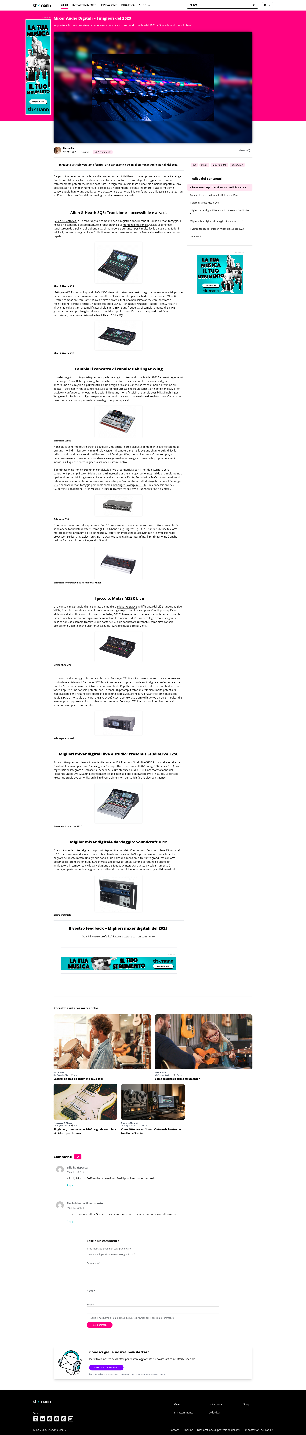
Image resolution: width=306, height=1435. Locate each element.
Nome (91, 1290)
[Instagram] (35, 1418)
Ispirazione (109, 5)
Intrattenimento (84, 5)
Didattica (128, 5)
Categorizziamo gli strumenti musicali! (78, 1079)
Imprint (188, 1430)
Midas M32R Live (127, 606)
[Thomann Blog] (42, 5)
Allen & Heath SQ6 (105, 315)
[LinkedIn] (70, 1418)
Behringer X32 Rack (122, 678)
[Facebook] (56, 1418)
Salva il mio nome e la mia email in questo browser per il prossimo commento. (132, 1317)
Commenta (94, 1263)
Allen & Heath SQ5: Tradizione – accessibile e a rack (218, 187)
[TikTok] (49, 1418)
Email (91, 1304)
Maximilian (69, 148)
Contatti (174, 1430)
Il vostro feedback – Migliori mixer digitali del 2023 (217, 228)
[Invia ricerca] (254, 5)
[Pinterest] (63, 1418)
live (194, 164)
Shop (142, 5)
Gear (64, 5)
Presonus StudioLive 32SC (136, 762)
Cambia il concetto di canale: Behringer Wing (214, 195)
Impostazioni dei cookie (258, 1430)
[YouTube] (42, 1418)
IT (268, 6)
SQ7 (121, 315)
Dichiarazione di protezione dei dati (218, 1430)
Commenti (195, 236)
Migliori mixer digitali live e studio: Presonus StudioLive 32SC (219, 212)
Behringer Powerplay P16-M (129, 485)
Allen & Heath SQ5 (66, 221)
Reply (70, 1185)
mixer (204, 164)
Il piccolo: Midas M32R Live (204, 202)
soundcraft (237, 164)
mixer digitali (219, 164)
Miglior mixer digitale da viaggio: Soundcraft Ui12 (216, 221)
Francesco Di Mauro (63, 1123)
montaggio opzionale (135, 224)
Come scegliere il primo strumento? (177, 1079)
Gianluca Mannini (129, 1123)
